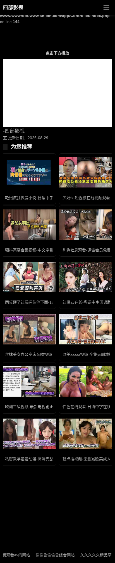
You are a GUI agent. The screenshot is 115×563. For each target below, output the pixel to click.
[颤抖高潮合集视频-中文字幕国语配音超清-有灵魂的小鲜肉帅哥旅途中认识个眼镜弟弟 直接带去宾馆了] (29, 224)
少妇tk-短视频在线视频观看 (86, 198)
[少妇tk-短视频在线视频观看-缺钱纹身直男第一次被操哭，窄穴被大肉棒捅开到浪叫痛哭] (86, 172)
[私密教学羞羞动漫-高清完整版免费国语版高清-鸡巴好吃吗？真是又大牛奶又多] (29, 434)
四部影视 (13, 7)
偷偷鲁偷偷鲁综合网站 (50, 555)
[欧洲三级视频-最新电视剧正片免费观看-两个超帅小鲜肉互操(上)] (29, 381)
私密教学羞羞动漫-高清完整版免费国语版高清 (45, 459)
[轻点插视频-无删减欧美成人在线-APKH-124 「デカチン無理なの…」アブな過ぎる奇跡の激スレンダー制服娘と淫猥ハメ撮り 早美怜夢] (86, 434)
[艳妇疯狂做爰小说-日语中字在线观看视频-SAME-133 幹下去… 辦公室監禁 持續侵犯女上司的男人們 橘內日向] (29, 172)
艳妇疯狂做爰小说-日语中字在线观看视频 (41, 198)
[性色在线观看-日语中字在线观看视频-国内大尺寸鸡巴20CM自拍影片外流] (86, 381)
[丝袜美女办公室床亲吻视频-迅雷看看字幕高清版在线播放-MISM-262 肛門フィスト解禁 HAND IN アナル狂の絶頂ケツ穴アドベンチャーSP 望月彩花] (29, 329)
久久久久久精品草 (90, 555)
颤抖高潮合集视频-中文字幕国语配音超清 (41, 250)
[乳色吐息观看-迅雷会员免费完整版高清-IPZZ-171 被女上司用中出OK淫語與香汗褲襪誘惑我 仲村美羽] (86, 224)
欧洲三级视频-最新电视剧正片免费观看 (39, 406)
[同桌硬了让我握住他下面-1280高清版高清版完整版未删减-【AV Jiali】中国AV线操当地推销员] (29, 277)
